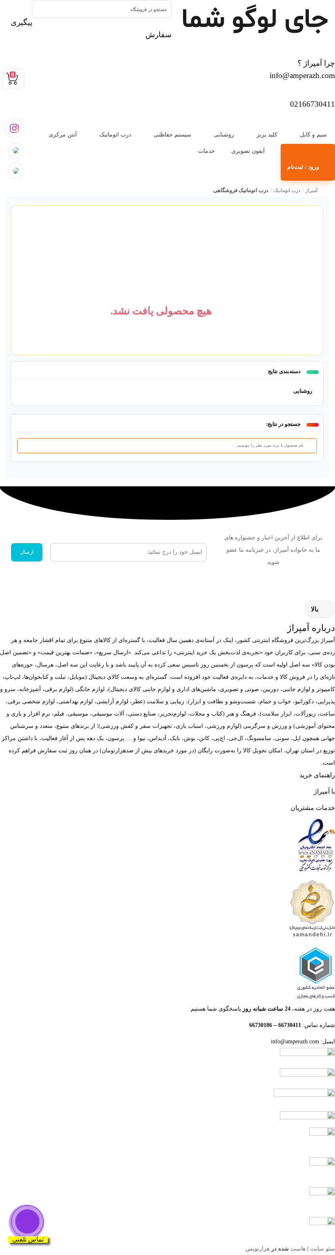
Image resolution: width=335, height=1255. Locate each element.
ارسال (27, 552)
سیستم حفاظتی (172, 135)
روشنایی (224, 135)
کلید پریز (267, 135)
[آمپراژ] (253, 20)
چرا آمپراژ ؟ (316, 63)
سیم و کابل (313, 135)
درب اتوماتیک (115, 135)
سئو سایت (322, 1249)
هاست (298, 1249)
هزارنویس (258, 1249)
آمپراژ (311, 190)
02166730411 (312, 104)
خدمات (206, 151)
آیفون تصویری (248, 151)
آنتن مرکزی (63, 135)
